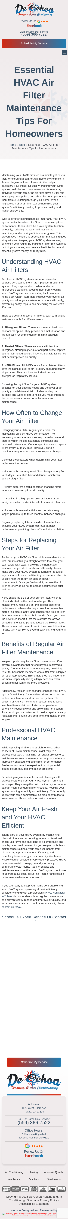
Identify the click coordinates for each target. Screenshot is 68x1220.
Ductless (34, 1179)
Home (12, 144)
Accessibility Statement (34, 1203)
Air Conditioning (14, 1172)
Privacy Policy (49, 1200)
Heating (33, 1172)
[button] (64, 52)
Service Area (54, 1179)
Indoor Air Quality (53, 1172)
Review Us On (34, 1151)
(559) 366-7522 (34, 34)
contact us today (11, 907)
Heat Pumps (13, 1179)
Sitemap (32, 1200)
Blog (22, 144)
